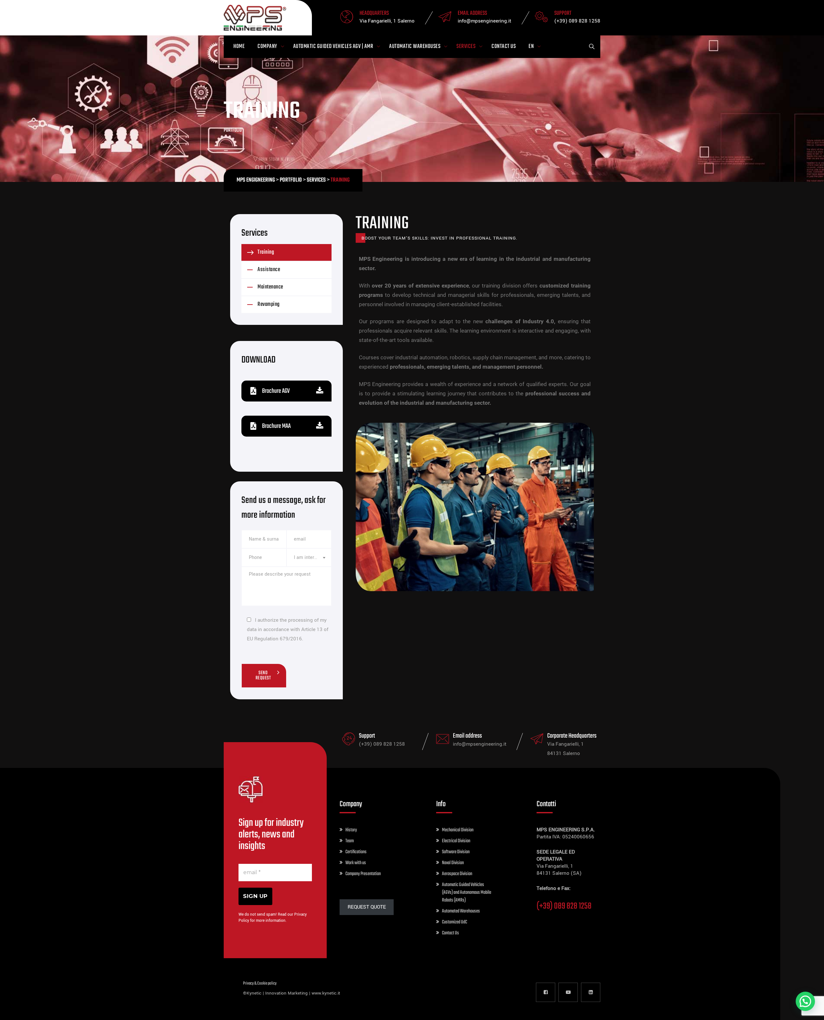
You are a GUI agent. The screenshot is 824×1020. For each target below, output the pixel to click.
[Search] (591, 46)
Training (266, 252)
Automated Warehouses (461, 911)
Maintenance (270, 287)
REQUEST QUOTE (367, 907)
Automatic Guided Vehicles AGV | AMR (333, 46)
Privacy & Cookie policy (259, 983)
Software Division (456, 852)
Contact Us (504, 46)
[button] (805, 1001)
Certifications (356, 852)
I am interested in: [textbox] (309, 557)
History (351, 830)
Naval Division (453, 863)
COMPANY (267, 46)
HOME (239, 46)
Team (349, 841)
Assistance (269, 269)
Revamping (269, 304)
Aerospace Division (457, 874)
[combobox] (309, 557)
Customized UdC (454, 922)
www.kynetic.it (326, 993)
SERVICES (465, 46)
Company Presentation (363, 874)
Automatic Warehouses (414, 46)
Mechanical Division (457, 830)
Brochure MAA (276, 426)
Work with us (355, 863)
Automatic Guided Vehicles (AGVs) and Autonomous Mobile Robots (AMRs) (466, 892)
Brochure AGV (276, 391)
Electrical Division (456, 841)
